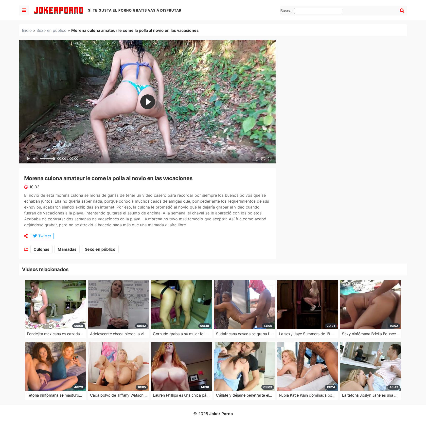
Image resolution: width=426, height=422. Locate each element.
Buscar (287, 10)
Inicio (27, 30)
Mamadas (67, 249)
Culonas (41, 249)
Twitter (44, 235)
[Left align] (24, 10)
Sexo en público (51, 30)
